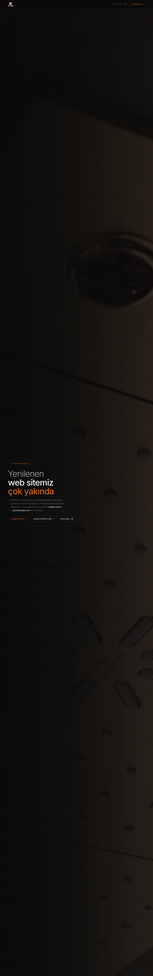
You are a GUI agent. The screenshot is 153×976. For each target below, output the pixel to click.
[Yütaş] (10, 4)
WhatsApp (65, 519)
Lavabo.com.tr (18, 519)
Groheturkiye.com (43, 519)
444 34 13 (138, 4)
